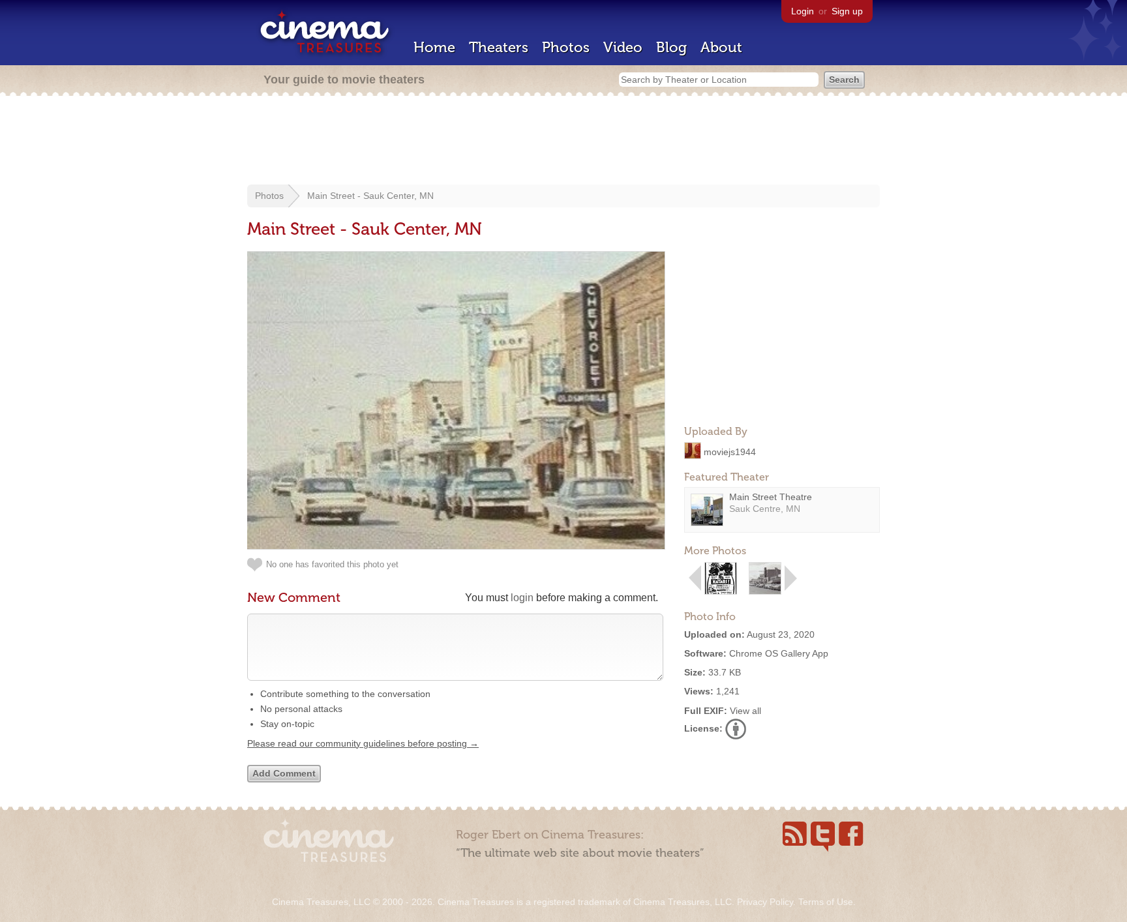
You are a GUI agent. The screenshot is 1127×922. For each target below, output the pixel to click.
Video (622, 47)
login (522, 597)
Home (434, 47)
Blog (671, 47)
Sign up (847, 11)
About (721, 47)
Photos (566, 47)
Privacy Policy (765, 902)
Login (802, 11)
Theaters (498, 47)
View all (745, 711)
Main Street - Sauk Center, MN (370, 195)
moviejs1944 (730, 451)
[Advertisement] (563, 141)
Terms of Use (825, 902)
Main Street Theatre (770, 497)
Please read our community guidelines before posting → (363, 743)
